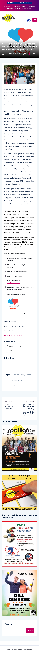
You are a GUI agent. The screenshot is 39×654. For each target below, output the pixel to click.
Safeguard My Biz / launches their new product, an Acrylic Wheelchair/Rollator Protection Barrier (28, 410)
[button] (34, 20)
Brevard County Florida (22, 375)
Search (8, 624)
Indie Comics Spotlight (10, 408)
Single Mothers (12, 386)
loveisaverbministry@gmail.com (16, 335)
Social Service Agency (15, 380)
